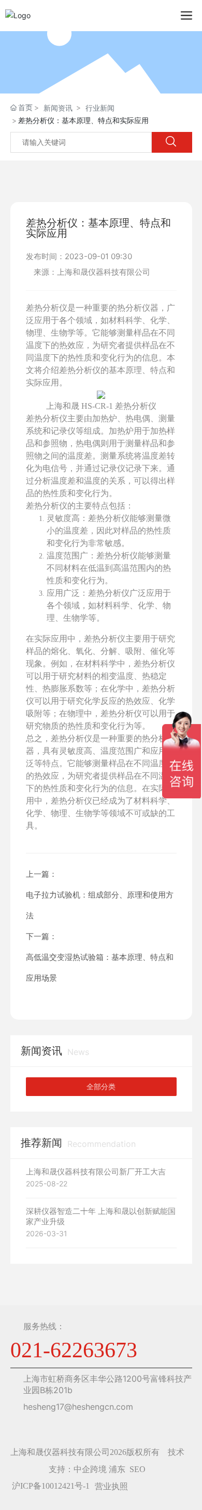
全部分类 (101, 1087)
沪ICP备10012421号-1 (51, 1485)
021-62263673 (73, 1350)
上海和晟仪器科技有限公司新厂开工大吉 (96, 1172)
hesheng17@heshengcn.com (78, 1406)
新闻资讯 (58, 107)
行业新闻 (99, 107)
